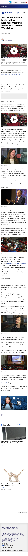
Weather (4, 526)
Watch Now (23, 2)
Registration (4, 383)
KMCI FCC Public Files (18, 537)
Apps (17, 527)
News (15, 526)
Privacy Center (5, 534)
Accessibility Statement (7, 539)
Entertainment (5, 527)
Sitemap (4, 533)
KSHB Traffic (10, 526)
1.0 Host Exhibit (20, 535)
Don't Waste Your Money (8, 528)
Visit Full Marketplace (22, 424)
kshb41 (3, 544)
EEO (10, 535)
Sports (22, 526)
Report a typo (5, 414)
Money (18, 526)
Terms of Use (5, 535)
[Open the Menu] (2, 2)
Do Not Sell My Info (11, 533)
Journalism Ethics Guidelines (16, 534)
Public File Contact (15, 538)
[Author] (2, 40)
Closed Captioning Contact (8, 541)
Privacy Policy (20, 533)
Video (13, 527)
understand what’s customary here (16, 263)
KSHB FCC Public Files (7, 537)
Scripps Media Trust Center (8, 540)
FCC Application (6, 538)
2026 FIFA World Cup (7, 13)
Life (10, 527)
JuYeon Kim (9, 40)
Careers (14, 535)
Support (16, 528)
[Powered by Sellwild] (24, 512)
